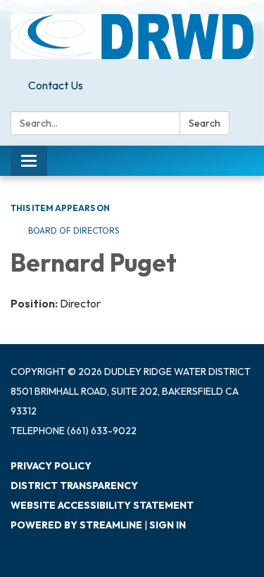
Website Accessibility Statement (102, 505)
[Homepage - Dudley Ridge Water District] (132, 36)
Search (204, 123)
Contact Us (55, 85)
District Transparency (74, 485)
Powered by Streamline (76, 525)
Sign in (167, 525)
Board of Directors (73, 230)
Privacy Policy (51, 465)
